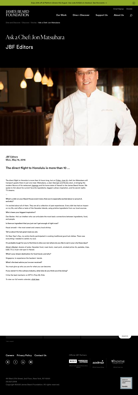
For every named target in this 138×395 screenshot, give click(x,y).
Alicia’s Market (12, 247)
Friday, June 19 (62, 180)
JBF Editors (12, 156)
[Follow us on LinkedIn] (23, 362)
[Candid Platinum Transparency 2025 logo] (126, 388)
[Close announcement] (134, 3)
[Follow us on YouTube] (31, 362)
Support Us (102, 15)
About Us (119, 15)
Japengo (35, 185)
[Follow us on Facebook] (15, 362)
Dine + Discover (81, 15)
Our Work (61, 15)
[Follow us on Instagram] (8, 362)
